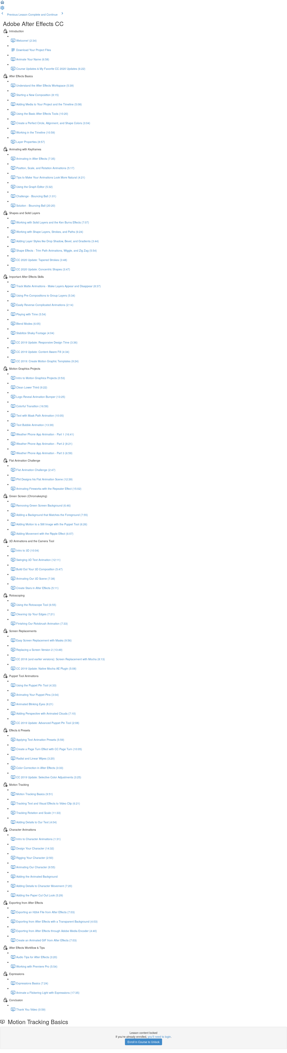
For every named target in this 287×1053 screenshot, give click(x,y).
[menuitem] (2, 9)
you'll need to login (159, 1037)
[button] (2, 3)
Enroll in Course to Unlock (143, 1042)
